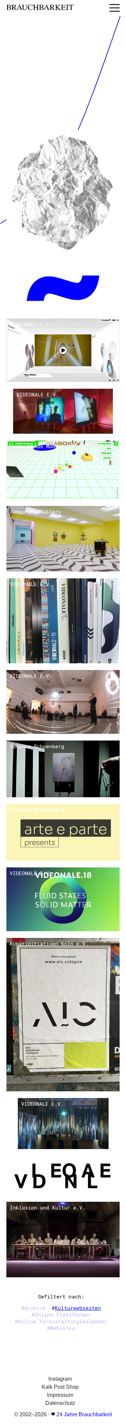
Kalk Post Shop (60, 1387)
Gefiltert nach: (61, 1296)
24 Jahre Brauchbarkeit (84, 1414)
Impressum (60, 1395)
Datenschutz (60, 1403)
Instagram (60, 1379)
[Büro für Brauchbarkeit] (53, 8)
